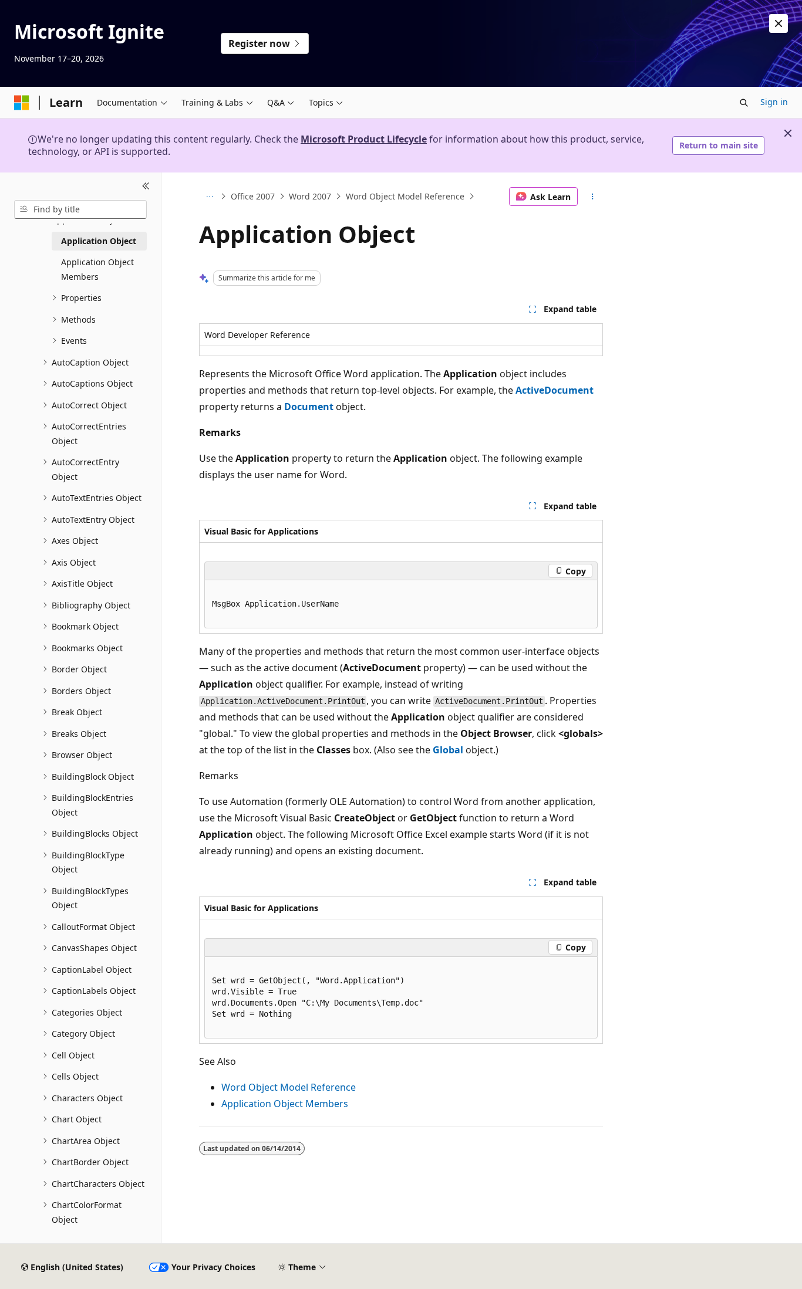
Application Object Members (284, 1103)
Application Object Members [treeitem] (97, 269)
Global (448, 749)
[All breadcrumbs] (209, 196)
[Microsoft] (21, 102)
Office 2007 (253, 196)
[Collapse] (146, 186)
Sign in (774, 101)
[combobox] (80, 209)
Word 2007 (310, 196)
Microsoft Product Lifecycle (364, 139)
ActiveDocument (554, 390)
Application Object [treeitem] (98, 240)
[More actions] (592, 196)
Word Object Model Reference (405, 196)
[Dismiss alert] (778, 23)
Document (308, 406)
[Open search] (744, 102)
